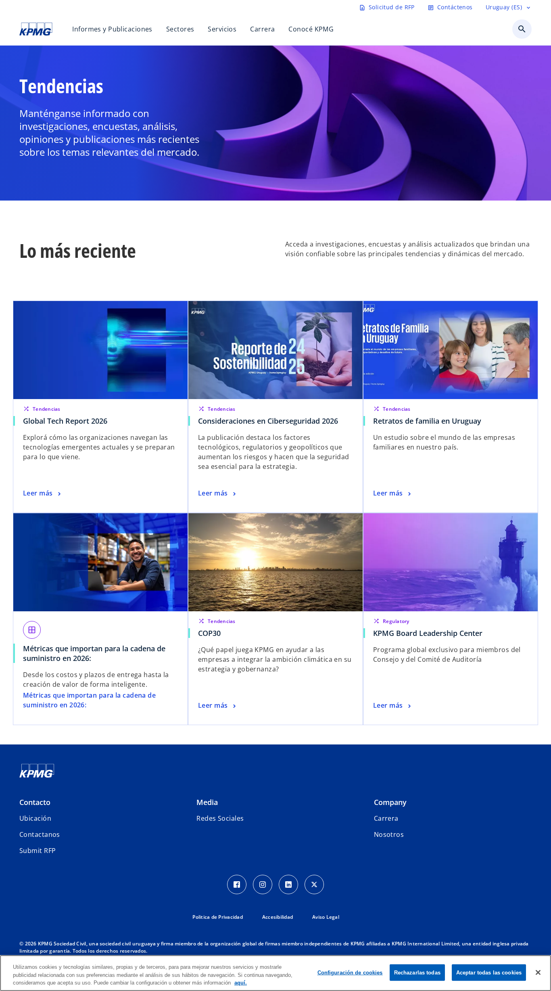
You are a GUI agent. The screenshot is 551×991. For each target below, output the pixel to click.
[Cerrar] (538, 972)
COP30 (211, 633)
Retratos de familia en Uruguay (427, 421)
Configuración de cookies (350, 972)
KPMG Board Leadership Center (429, 633)
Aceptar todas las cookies (489, 972)
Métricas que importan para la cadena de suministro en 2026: (94, 653)
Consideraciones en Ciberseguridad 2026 (268, 421)
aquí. (240, 983)
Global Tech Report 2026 (65, 421)
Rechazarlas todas (417, 972)
